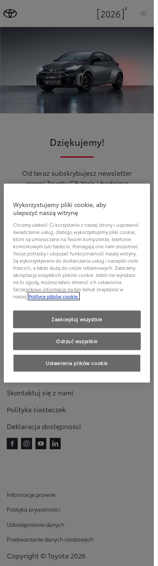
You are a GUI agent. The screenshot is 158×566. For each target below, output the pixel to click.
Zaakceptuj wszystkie (76, 319)
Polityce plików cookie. (54, 296)
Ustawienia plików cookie (77, 362)
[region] (77, 283)
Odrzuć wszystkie (77, 341)
